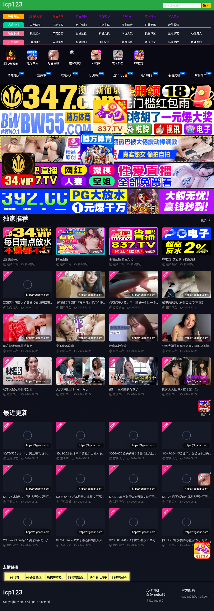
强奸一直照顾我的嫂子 (123, 389)
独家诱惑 (127, 42)
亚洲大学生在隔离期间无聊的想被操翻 (187, 346)
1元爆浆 (93, 75)
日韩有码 (58, 24)
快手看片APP (98, 577)
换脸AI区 (150, 33)
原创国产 (127, 24)
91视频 (14, 577)
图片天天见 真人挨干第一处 (180, 389)
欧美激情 (173, 24)
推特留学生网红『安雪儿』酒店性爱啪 (81, 302)
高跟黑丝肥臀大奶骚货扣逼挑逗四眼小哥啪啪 (32, 302)
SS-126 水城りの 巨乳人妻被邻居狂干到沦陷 (31, 496)
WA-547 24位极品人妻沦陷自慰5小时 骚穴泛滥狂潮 (36, 540)
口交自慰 (58, 33)
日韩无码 (150, 24)
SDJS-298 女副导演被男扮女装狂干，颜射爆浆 (139, 496)
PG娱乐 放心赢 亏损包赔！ (179, 259)
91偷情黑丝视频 (36, 577)
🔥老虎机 (174, 75)
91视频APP (119, 577)
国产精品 (35, 24)
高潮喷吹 (173, 42)
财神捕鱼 (200, 75)
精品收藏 (13, 33)
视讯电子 (147, 75)
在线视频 (13, 42)
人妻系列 (58, 42)
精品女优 (104, 33)
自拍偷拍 (81, 24)
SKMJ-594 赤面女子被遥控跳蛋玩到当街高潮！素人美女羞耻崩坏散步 (101, 540)
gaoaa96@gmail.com (195, 596)
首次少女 (150, 42)
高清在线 (13, 24)
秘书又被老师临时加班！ (19, 389)
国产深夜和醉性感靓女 (17, 346)
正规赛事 (40, 75)
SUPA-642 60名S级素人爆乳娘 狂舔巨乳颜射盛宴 (87, 496)
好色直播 (62, 259)
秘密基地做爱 (118, 346)
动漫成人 (196, 33)
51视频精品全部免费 (81, 577)
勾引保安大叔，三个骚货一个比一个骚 (134, 302)
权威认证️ (67, 75)
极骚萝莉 (81, 42)
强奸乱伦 (81, 33)
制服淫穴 (35, 33)
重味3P (35, 42)
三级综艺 (173, 33)
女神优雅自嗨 (65, 346)
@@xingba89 (154, 600)
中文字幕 (104, 24)
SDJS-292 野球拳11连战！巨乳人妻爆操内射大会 (88, 453)
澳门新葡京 (10, 259)
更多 (204, 220)
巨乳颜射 (196, 42)
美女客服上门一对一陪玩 (72, 389)
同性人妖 (127, 33)
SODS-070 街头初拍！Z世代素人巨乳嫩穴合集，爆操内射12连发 (150, 453)
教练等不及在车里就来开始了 (66, 577)
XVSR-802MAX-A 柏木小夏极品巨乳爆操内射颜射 (141, 540)
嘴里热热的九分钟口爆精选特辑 (182, 302)
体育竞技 (13, 75)
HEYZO (104, 42)
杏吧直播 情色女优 (121, 259)
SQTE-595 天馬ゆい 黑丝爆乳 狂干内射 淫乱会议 (34, 453)
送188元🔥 (120, 75)
